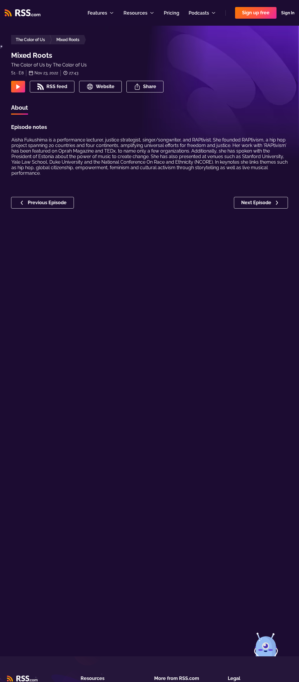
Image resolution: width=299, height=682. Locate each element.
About (19, 107)
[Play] (18, 86)
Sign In (287, 13)
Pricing (171, 13)
